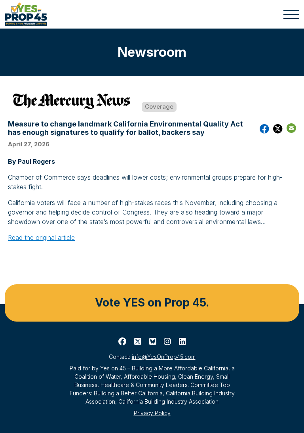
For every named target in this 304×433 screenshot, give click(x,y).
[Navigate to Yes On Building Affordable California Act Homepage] (28, 14)
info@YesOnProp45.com (164, 356)
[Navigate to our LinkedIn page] (182, 342)
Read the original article (41, 237)
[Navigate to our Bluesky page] (152, 342)
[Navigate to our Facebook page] (122, 342)
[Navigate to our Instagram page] (167, 342)
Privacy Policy (152, 413)
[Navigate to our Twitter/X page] (137, 342)
